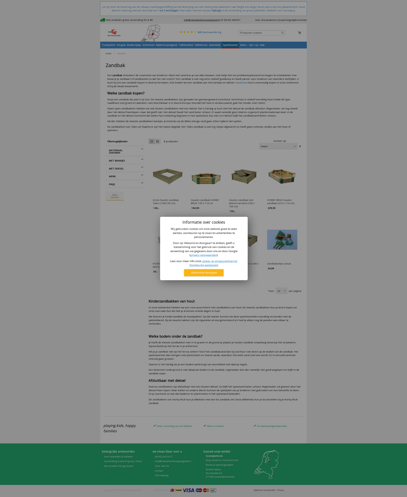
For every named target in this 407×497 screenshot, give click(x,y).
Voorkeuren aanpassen (203, 265)
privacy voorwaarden (203, 255)
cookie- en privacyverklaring (219, 261)
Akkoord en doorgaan (204, 272)
